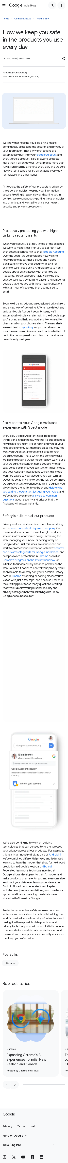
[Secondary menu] (61, 5)
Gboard (47, 866)
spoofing (27, 327)
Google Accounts (54, 251)
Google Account (46, 154)
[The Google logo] (9, 1114)
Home (6, 18)
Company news (22, 18)
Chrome (43, 556)
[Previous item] (7, 1085)
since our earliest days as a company (33, 528)
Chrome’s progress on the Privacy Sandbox (29, 560)
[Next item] (15, 1085)
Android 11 (55, 854)
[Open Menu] (4, 5)
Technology (42, 18)
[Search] (52, 5)
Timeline (16, 576)
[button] (63, 58)
